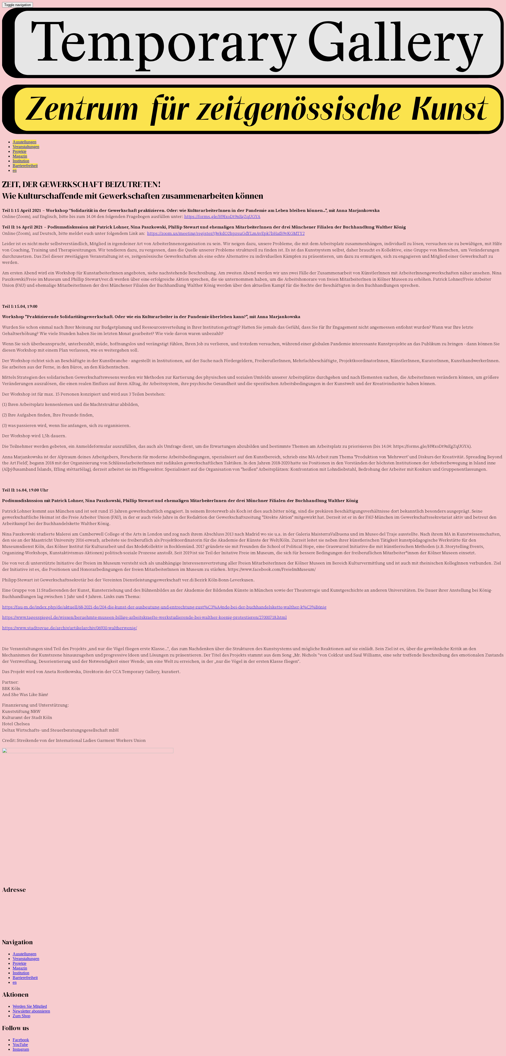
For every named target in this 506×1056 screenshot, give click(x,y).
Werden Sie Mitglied (30, 1006)
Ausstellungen (24, 954)
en (15, 982)
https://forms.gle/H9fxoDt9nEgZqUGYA (222, 216)
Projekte (19, 963)
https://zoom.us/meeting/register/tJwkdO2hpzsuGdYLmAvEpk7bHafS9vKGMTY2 (225, 233)
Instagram (21, 1049)
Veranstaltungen (26, 958)
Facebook (21, 1040)
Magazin (20, 968)
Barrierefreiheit (25, 977)
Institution (21, 973)
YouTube (20, 1044)
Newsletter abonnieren (31, 1011)
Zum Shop (21, 1016)
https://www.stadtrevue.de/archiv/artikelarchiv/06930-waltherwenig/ (69, 628)
